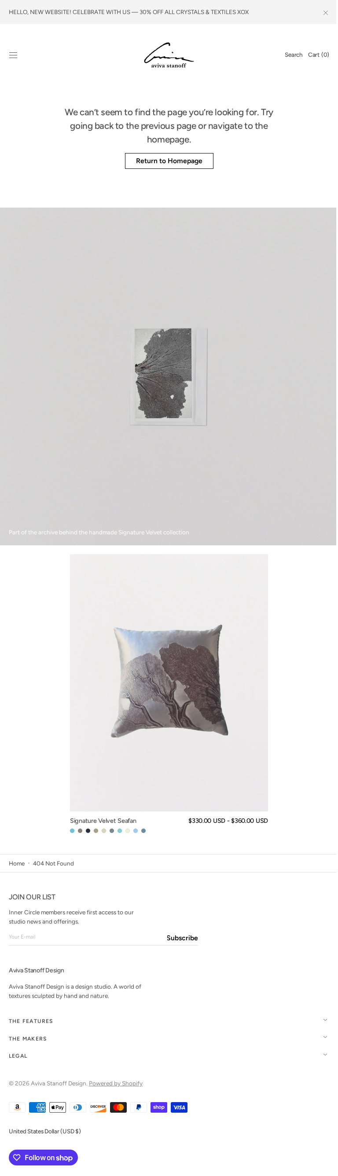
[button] (13, 55)
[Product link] (166, 694)
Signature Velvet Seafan (100, 821)
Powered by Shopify (116, 1083)
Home (17, 863)
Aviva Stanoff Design (58, 1083)
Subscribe (182, 938)
